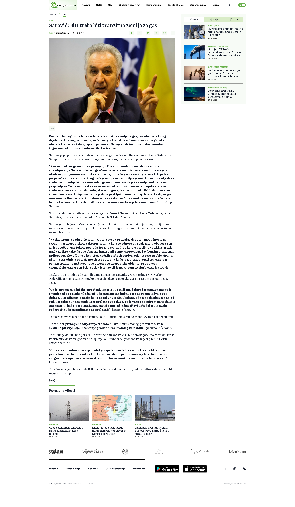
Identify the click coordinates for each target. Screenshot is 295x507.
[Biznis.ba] (237, 451)
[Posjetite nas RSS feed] (244, 469)
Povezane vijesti (62, 390)
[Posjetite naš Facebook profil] (225, 469)
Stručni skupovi (198, 5)
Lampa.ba (242, 484)
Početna (52, 14)
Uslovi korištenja (115, 469)
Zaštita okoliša (176, 5)
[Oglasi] (56, 451)
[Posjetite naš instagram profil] (234, 469)
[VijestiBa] (92, 451)
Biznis (216, 5)
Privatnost (139, 469)
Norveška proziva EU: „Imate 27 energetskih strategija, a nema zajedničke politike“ (222, 93)
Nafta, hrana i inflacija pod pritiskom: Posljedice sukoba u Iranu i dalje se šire (225, 73)
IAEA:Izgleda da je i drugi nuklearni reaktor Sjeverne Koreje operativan (109, 430)
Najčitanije (233, 19)
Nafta (99, 5)
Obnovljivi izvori (127, 5)
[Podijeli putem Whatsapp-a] (164, 33)
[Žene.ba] (159, 451)
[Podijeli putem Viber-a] (156, 33)
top (52, 128)
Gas (110, 5)
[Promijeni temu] (242, 5)
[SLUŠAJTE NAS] (125, 451)
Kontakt (93, 469)
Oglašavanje (73, 469)
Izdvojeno (194, 19)
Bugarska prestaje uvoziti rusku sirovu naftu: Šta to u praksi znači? (152, 430)
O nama (53, 469)
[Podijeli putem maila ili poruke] (173, 33)
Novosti (86, 5)
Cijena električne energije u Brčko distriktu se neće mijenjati (66, 430)
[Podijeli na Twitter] (139, 33)
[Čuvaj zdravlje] (199, 451)
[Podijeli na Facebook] (131, 33)
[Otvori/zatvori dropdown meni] (138, 5)
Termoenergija (153, 5)
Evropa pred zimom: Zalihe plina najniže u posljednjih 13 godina (225, 31)
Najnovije (213, 19)
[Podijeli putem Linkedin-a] (148, 33)
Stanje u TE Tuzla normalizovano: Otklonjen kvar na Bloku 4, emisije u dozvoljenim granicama (225, 52)
